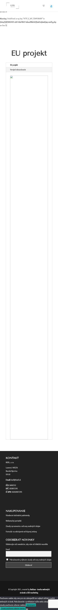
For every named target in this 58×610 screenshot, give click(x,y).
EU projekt (14, 65)
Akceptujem (31, 605)
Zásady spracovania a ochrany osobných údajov (23, 526)
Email (8, 549)
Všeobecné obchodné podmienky (18, 515)
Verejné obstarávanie (18, 69)
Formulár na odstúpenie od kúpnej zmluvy (21, 531)
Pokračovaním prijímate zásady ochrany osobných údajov (30, 559)
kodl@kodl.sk (16, 479)
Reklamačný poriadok (13, 520)
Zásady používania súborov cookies (13, 608)
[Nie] (27, 609)
